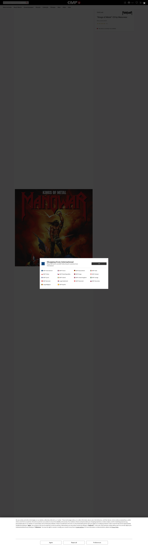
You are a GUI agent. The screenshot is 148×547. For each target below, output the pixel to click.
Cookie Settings (80, 527)
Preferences (97, 542)
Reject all (74, 542)
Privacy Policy (115, 527)
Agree (51, 542)
